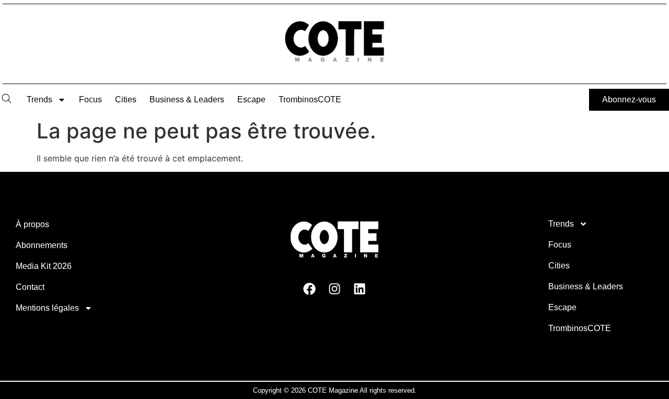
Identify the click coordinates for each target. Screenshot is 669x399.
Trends (39, 99)
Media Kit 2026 (44, 266)
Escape (251, 99)
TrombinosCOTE (310, 99)
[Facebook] (309, 288)
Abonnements (41, 245)
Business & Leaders (186, 99)
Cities (125, 99)
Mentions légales (47, 307)
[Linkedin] (359, 288)
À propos (32, 224)
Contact (30, 287)
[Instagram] (334, 288)
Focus (90, 99)
